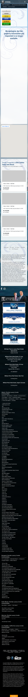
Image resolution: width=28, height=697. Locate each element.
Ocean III (4, 492)
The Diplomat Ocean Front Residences (10, 588)
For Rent (6, 18)
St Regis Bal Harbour (6, 528)
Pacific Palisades (5, 630)
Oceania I (4, 498)
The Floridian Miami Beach (8, 535)
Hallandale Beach (14, 559)
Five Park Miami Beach (7, 447)
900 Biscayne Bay (5, 408)
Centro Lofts (4, 428)
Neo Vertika (4, 489)
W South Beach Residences (8, 551)
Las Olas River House (6, 575)
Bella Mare (4, 420)
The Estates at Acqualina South (8, 534)
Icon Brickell (4, 453)
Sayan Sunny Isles (6, 523)
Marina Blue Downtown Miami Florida (10, 470)
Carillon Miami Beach (6, 426)
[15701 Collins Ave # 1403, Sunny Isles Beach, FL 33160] (14, 221)
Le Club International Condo (8, 577)
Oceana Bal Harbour (6, 496)
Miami (17, 399)
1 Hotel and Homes (6, 403)
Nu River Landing (6, 579)
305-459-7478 (14, 361)
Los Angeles (11, 629)
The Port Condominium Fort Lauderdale (11, 591)
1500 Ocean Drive (6, 404)
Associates (6, 651)
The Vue (3, 594)
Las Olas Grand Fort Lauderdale (9, 574)
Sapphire (4, 585)
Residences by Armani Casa (8, 517)
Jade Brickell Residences (7, 459)
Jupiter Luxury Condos (7, 609)
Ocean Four (4, 490)
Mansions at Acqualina (7, 467)
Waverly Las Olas (5, 597)
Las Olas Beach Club (6, 572)
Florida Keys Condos (6, 621)
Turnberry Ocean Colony (7, 549)
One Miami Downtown (7, 504)
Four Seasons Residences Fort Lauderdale (11, 569)
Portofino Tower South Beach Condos (10, 514)
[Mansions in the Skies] (14, 295)
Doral (10, 397)
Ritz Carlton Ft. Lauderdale (8, 583)
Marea (3, 468)
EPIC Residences (5, 442)
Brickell (15, 395)
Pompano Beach (5, 560)
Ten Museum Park (6, 531)
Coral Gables (4, 397)
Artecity (3, 415)
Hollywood (21, 559)
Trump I (3, 540)
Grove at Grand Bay (6, 450)
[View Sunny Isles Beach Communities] (6, 11)
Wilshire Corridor (5, 632)
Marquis (4, 471)
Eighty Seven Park (6, 440)
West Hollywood (21, 630)
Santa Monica (13, 630)
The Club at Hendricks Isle (7, 586)
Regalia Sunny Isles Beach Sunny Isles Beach (12, 515)
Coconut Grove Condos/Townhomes (10, 431)
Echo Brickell (5, 439)
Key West (4, 618)
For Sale (5, 6)
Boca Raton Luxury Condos (8, 608)
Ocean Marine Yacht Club (7, 580)
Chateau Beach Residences (8, 429)
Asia (3, 417)
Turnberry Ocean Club (7, 548)
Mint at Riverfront (6, 479)
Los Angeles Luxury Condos (8, 636)
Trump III (4, 543)
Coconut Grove (21, 395)
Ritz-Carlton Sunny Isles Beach (19, 4)
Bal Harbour (9, 395)
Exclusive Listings (12, 650)
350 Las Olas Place (6, 564)
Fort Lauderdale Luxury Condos (9, 568)
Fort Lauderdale (5, 559)
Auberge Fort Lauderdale (7, 566)
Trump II (4, 542)
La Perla (3, 465)
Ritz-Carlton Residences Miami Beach (10, 518)
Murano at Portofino (6, 484)
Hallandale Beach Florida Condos (9, 571)
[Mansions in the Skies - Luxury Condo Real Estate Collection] (5, 1)
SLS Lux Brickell (5, 526)
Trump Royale (5, 546)
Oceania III (4, 501)
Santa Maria (4, 521)
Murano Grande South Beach (8, 485)
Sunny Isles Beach (6, 4)
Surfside (13, 400)
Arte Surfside (5, 414)
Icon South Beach (6, 454)
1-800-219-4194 (14, 353)
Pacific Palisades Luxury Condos (9, 639)
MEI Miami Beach (6, 473)
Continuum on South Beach (8, 434)
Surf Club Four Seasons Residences (9, 529)
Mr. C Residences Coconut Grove (9, 482)
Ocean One (4, 493)
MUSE (3, 487)
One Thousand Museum (7, 507)
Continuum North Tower (7, 433)
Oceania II (4, 499)
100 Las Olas (4, 563)
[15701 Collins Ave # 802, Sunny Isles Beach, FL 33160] (14, 198)
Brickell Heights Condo (7, 425)
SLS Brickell (4, 524)
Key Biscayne (11, 399)
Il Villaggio (4, 456)
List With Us (6, 21)
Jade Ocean (4, 461)
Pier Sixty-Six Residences (7, 582)
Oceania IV (4, 503)
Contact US (17, 652)
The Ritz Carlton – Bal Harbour (8, 537)
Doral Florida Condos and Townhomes (10, 437)
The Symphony (5, 593)
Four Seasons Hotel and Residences (10, 448)
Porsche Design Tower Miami (8, 512)
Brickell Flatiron (5, 423)
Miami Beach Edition (6, 476)
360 (2, 406)
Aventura (4, 395)
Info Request (6, 24)
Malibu (16, 629)
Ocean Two (4, 495)
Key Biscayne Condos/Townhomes (9, 464)
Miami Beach (23, 399)
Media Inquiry (14, 651)
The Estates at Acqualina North (8, 532)
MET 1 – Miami (5, 475)
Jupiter (9, 605)
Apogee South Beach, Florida (8, 412)
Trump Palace (5, 545)
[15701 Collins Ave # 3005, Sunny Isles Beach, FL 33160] (14, 176)
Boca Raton (4, 605)
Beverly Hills (4, 629)
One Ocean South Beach (7, 506)
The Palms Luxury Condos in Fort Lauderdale (12, 589)
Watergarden (5, 596)
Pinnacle (4, 510)
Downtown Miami (16, 397)
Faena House (5, 443)
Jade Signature (5, 462)
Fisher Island (4, 399)
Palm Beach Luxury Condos (8, 611)
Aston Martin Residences (7, 418)
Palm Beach (15, 605)
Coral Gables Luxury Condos (8, 436)
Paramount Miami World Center (9, 509)
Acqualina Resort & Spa (7, 409)
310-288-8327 (14, 371)
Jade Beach (4, 457)
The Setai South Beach (7, 538)
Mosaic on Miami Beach (7, 481)
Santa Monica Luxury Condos (8, 641)
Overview (6, 13)
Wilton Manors (13, 560)
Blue (3, 422)
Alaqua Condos (5, 411)
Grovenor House (5, 451)
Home (4, 650)
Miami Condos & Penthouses (8, 478)
